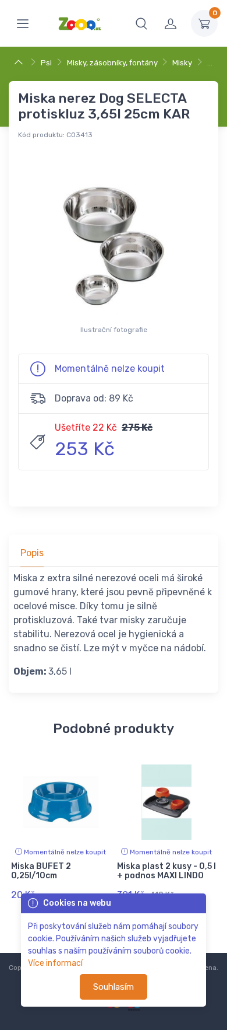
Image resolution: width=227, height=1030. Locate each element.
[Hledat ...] (141, 23)
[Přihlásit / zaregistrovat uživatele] (170, 23)
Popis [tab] (32, 552)
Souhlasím (113, 987)
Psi (46, 62)
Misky (182, 62)
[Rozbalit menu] (22, 23)
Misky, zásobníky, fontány (112, 62)
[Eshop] (20, 62)
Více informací (55, 963)
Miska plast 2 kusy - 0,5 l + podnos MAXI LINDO (166, 871)
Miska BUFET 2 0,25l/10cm (41, 871)
